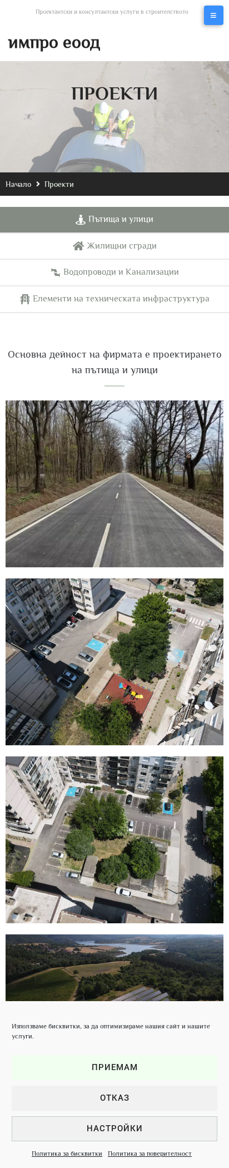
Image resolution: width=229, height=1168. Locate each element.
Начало (18, 184)
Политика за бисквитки (67, 1153)
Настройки (115, 1129)
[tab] (114, 220)
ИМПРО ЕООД (54, 42)
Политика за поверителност (150, 1153)
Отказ (115, 1098)
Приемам (115, 1067)
